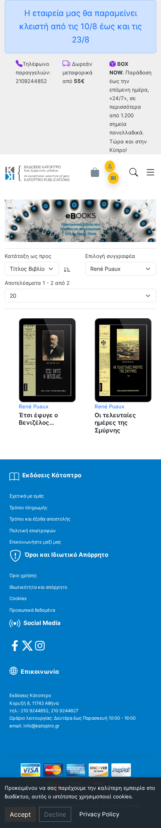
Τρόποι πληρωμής (28, 507)
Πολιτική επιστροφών (32, 530)
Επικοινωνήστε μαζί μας (35, 542)
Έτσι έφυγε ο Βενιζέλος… (38, 419)
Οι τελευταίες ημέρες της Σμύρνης (115, 422)
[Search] (133, 172)
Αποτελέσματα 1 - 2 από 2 (37, 283)
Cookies (18, 598)
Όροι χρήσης (23, 575)
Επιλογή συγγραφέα (110, 256)
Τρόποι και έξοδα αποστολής (39, 519)
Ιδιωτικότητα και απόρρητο (38, 587)
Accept (20, 814)
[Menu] (150, 172)
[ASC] (67, 268)
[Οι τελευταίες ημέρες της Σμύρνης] (123, 360)
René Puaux (33, 406)
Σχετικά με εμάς (26, 496)
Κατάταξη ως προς (28, 256)
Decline (55, 814)
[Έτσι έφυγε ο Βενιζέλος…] (47, 360)
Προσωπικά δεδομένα (32, 610)
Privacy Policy (99, 814)
